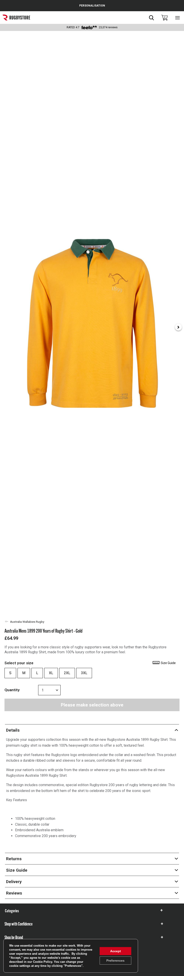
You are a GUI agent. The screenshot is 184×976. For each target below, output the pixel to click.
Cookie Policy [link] (42, 961)
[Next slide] (178, 327)
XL (51, 673)
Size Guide (168, 663)
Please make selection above (92, 705)
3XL (84, 673)
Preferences (115, 960)
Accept (115, 951)
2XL (67, 673)
